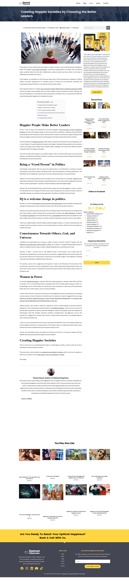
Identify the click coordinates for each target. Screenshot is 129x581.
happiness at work (38, 142)
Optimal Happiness (58, 308)
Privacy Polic (82, 573)
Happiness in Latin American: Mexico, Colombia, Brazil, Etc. (53, 517)
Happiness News (91, 218)
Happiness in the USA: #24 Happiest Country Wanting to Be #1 (99, 512)
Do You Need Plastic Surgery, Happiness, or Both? (104, 120)
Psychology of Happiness (93, 226)
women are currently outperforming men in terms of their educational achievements (45, 298)
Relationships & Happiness (93, 228)
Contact (106, 3)
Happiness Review (91, 222)
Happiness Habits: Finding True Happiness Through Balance (89, 121)
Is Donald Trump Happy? (52, 476)
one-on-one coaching (52, 354)
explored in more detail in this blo (52, 352)
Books (98, 3)
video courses (41, 354)
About (78, 3)
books (62, 354)
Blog (84, 3)
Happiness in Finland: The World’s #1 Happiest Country (76, 512)
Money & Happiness (92, 224)
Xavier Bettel (56, 215)
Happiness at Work (91, 215)
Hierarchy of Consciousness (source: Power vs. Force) (35, 244)
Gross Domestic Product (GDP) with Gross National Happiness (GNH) (61, 89)
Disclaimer (64, 573)
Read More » (89, 128)
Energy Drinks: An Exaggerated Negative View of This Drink (76, 476)
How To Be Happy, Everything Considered (99, 476)
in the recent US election (39, 69)
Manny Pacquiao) (70, 213)
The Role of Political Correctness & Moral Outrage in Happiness (89, 150)
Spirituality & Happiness (93, 230)
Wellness (89, 232)
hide (52, 102)
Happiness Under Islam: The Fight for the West (104, 178)
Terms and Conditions (73, 573)
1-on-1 (91, 3)
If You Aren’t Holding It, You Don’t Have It (29, 515)
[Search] (108, 28)
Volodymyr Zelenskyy (29, 215)
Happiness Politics (65, 27)
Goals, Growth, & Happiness (93, 213)
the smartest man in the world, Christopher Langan (47, 203)
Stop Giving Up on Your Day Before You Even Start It (29, 477)
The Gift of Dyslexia (32, 281)
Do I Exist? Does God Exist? (89, 177)
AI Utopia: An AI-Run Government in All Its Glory (104, 150)
